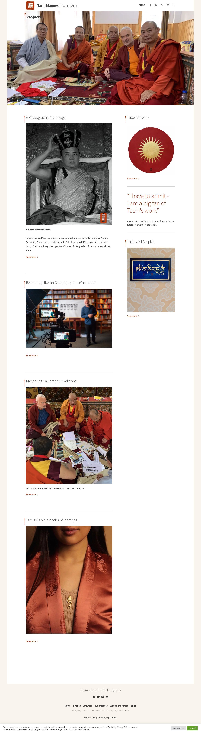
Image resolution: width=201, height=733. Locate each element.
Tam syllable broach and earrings (51, 520)
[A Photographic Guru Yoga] (69, 224)
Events (77, 705)
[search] (162, 5)
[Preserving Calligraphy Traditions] (69, 483)
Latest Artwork (138, 117)
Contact (86, 711)
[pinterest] (102, 696)
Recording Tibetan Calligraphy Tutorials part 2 (61, 282)
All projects (101, 705)
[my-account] (156, 5)
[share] (150, 5)
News (67, 705)
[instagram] (98, 696)
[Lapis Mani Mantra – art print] (151, 280)
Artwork (87, 705)
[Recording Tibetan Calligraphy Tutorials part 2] (69, 347)
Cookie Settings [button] (178, 728)
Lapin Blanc (111, 717)
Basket (127, 711)
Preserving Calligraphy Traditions (51, 381)
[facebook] (94, 696)
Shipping (109, 711)
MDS (103, 717)
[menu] (174, 5)
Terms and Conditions (97, 711)
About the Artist (119, 705)
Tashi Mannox (48, 5)
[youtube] (106, 696)
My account (118, 711)
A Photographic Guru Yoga (46, 117)
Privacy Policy (76, 711)
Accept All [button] (192, 728)
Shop (142, 5)
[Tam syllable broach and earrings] (69, 632)
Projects (33, 17)
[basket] (167, 5)
